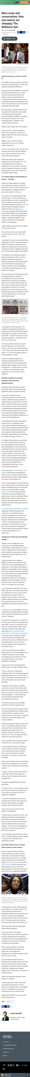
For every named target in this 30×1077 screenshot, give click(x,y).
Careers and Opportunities (9, 1045)
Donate (25, 2)
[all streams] (28, 1075)
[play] (2, 1075)
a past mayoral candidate (14, 862)
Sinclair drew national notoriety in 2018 (14, 509)
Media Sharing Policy (8, 1048)
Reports (5, 1055)
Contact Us (6, 1052)
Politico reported (7, 492)
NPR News (9, 1001)
